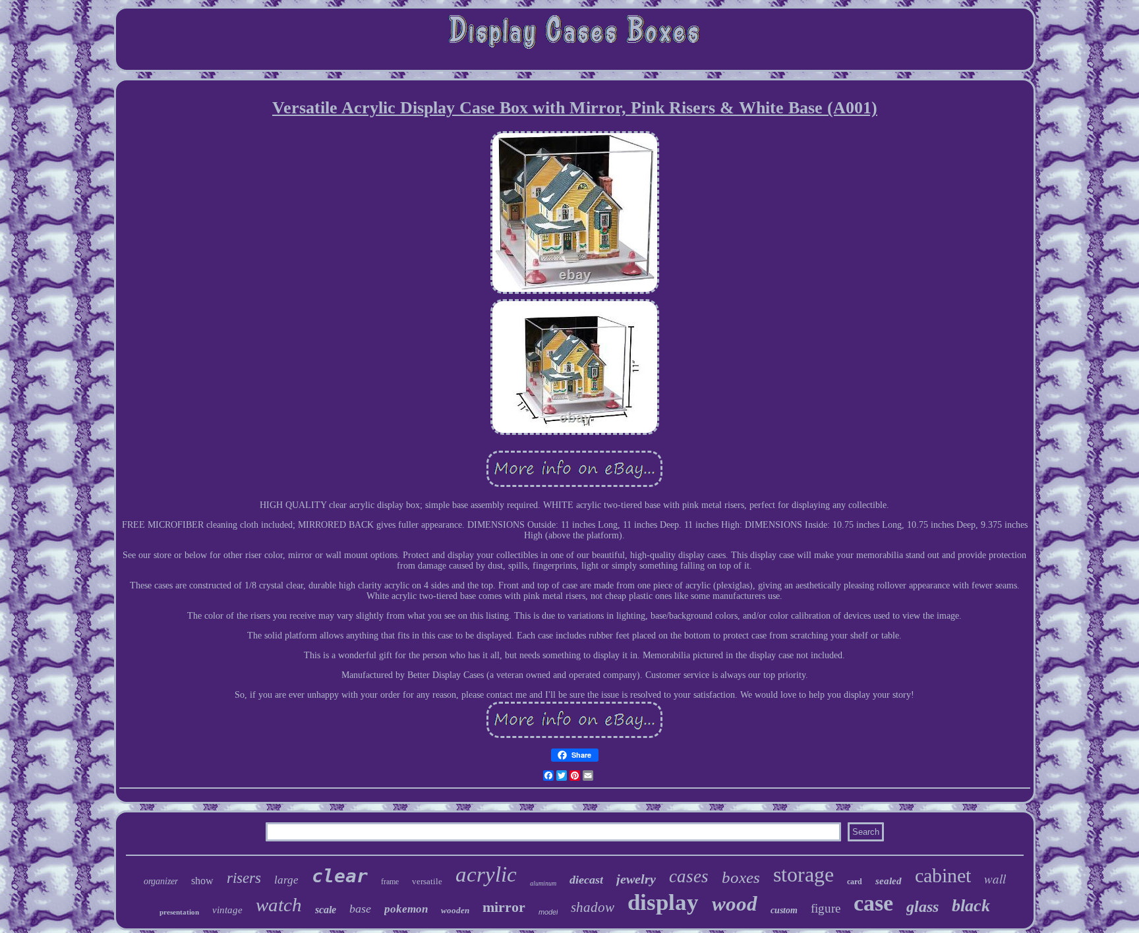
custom (784, 910)
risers (244, 878)
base (360, 908)
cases (689, 876)
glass (922, 906)
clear (340, 876)
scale (325, 909)
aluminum (543, 883)
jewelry (636, 879)
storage (803, 874)
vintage (227, 910)
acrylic (486, 874)
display (663, 902)
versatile (427, 881)
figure (825, 908)
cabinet (943, 875)
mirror (503, 907)
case (873, 903)
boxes (741, 877)
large (286, 880)
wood (734, 903)
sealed (888, 881)
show (202, 880)
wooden (455, 910)
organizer (161, 881)
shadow (592, 907)
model (548, 912)
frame (390, 881)
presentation (179, 912)
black (971, 905)
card (854, 881)
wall (995, 878)
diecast (586, 879)
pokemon (406, 909)
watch (279, 904)
